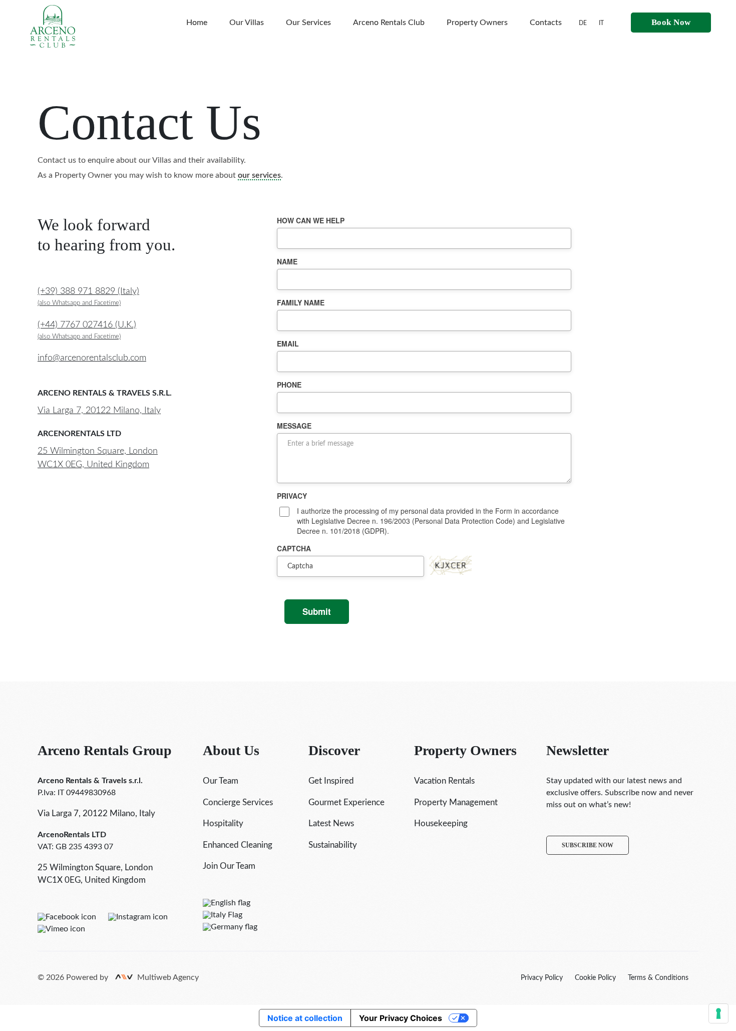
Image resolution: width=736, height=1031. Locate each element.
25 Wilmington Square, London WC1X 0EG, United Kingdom (98, 458)
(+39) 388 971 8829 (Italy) (88, 296)
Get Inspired (331, 781)
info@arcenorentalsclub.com (92, 358)
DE (583, 23)
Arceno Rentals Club (389, 23)
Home (196, 23)
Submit (316, 611)
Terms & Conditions (658, 977)
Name (287, 261)
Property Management (456, 802)
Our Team (220, 781)
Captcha (294, 548)
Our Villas (246, 23)
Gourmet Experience (346, 802)
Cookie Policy (595, 977)
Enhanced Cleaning (237, 845)
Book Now (671, 22)
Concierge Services (238, 802)
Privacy (292, 496)
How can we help (310, 220)
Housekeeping (441, 823)
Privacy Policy (542, 977)
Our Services (308, 23)
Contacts (546, 23)
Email (288, 343)
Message (294, 426)
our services (259, 175)
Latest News (331, 823)
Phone (289, 385)
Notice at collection (304, 1018)
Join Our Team (229, 866)
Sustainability (332, 845)
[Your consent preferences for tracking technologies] (718, 1013)
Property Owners (477, 23)
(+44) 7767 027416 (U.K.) (87, 330)
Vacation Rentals (444, 781)
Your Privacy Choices (400, 1018)
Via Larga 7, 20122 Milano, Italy (99, 410)
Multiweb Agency (168, 977)
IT (601, 23)
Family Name (300, 302)
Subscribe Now (587, 845)
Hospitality (223, 823)
